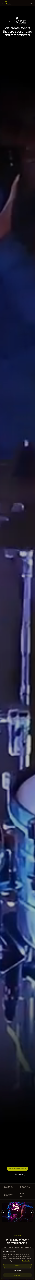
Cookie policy (26, 1261)
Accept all (17, 1275)
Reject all (17, 1265)
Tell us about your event (16, 1168)
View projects (18, 1174)
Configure (17, 1270)
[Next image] (32, 1212)
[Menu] (31, 3)
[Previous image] (3, 1212)
